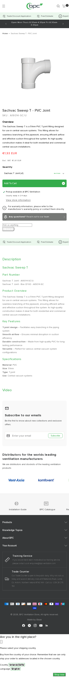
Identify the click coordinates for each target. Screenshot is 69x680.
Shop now (59, 674)
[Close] (1, 641)
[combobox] (17, 664)
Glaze (39, 619)
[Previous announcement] (5, 23)
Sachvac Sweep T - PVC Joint (24, 33)
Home (5, 33)
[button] (3, 6)
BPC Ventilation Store (29, 614)
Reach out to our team (29, 216)
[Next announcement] (63, 23)
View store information (18, 200)
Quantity (7, 167)
